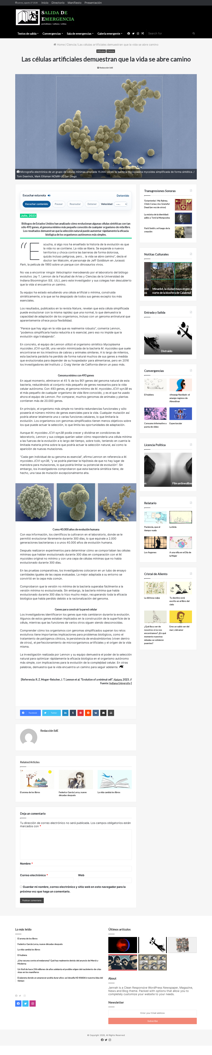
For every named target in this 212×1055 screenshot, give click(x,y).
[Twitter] (21, 996)
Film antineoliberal (157, 483)
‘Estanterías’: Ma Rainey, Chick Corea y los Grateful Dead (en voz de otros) (156, 204)
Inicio (44, 2)
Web (81, 875)
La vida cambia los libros (109, 792)
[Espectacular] (180, 413)
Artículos (101, 51)
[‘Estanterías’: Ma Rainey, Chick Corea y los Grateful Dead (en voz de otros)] (183, 204)
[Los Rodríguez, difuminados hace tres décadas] (122, 962)
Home (60, 44)
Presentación (93, 2)
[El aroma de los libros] (37, 779)
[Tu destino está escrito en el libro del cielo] (180, 588)
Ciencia (71, 44)
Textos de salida (26, 33)
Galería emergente (108, 33)
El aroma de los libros (30, 792)
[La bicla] (180, 517)
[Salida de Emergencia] (45, 17)
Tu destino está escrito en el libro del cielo (179, 601)
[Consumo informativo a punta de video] (155, 413)
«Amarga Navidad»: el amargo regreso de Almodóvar (179, 398)
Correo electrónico (34, 875)
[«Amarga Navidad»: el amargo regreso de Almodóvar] (180, 385)
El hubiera (149, 394)
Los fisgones (150, 552)
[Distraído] (152, 945)
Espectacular (175, 423)
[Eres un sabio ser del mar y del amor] (180, 617)
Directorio (58, 2)
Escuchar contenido (36, 204)
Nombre (26, 863)
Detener (92, 204)
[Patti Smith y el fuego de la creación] (183, 232)
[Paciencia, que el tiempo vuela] (155, 517)
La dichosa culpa (152, 597)
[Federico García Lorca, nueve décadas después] (76, 779)
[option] (168, 279)
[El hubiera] (155, 385)
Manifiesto (74, 2)
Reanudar (75, 204)
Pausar (59, 204)
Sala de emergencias (79, 33)
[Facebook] (17, 996)
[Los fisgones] (155, 542)
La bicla (172, 527)
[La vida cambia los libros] (115, 779)
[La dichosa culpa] (155, 588)
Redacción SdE (106, 68)
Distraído (151, 351)
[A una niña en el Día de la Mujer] (180, 542)
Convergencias (52, 33)
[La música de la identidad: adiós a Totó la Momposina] (183, 218)
